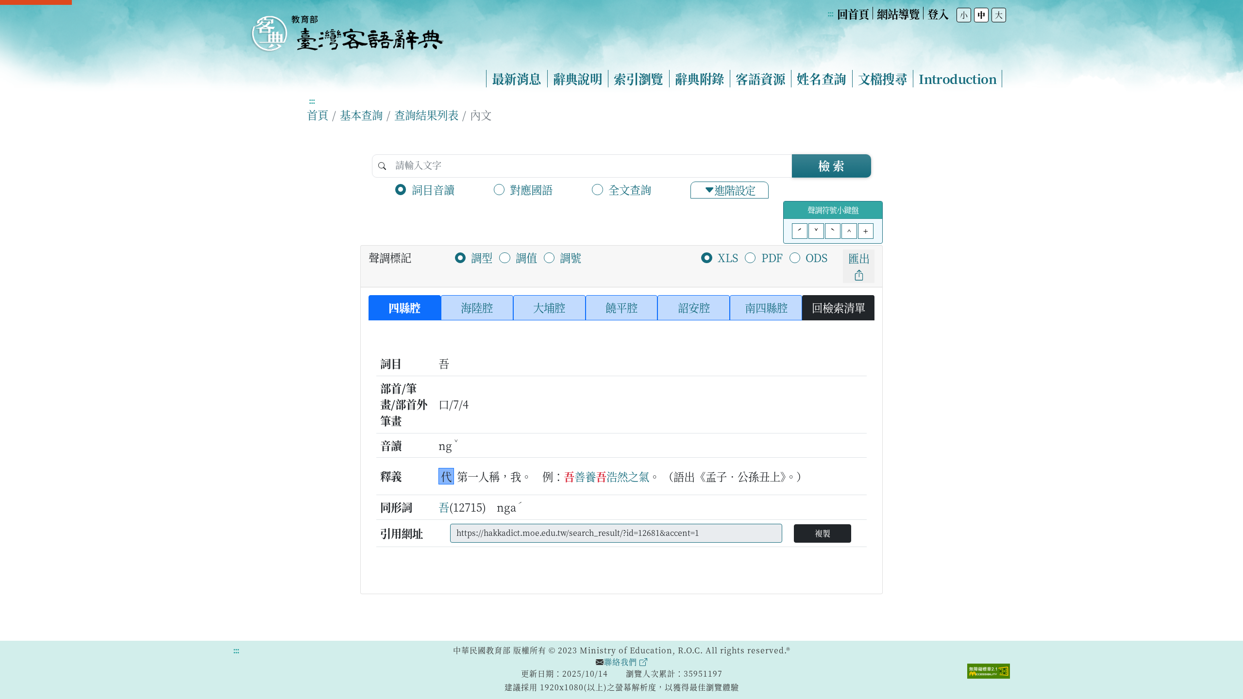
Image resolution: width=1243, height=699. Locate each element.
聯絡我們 (621, 661)
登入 (938, 13)
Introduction (957, 78)
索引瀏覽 (638, 78)
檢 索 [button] (831, 165)
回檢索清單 (838, 307)
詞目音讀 (433, 189)
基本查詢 (361, 114)
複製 (822, 533)
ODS (816, 257)
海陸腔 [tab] (477, 307)
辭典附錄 (699, 78)
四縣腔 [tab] (404, 307)
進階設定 (734, 190)
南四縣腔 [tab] (766, 307)
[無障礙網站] (988, 670)
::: (830, 13)
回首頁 (853, 13)
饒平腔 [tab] (621, 307)
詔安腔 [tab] (694, 307)
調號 (570, 257)
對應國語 (531, 189)
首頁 (317, 114)
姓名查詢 (821, 78)
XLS (728, 257)
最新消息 (516, 78)
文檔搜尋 (882, 78)
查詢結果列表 (426, 114)
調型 (481, 257)
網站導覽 (898, 13)
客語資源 (760, 78)
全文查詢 (629, 189)
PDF (772, 257)
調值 (526, 257)
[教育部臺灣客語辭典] (346, 29)
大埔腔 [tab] (549, 307)
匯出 (859, 258)
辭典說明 (578, 78)
